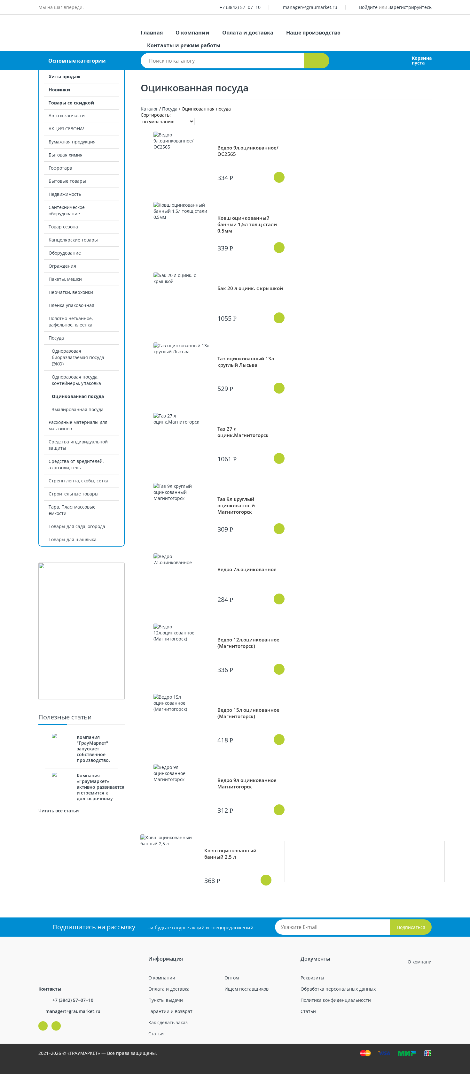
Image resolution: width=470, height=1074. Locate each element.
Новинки (59, 90)
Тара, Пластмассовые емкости (72, 510)
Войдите (368, 7)
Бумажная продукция (72, 142)
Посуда (56, 338)
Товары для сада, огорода (77, 526)
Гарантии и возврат (170, 1011)
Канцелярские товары (73, 240)
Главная (152, 32)
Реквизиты (312, 978)
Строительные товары (73, 494)
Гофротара (60, 168)
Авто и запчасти (67, 115)
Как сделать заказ (168, 1022)
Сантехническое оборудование (67, 210)
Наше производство (313, 32)
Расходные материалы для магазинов (78, 425)
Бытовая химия (65, 155)
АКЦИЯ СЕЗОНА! (66, 129)
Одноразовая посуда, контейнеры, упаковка (76, 380)
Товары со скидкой (71, 103)
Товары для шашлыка (73, 539)
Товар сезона (63, 227)
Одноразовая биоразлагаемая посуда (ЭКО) (78, 357)
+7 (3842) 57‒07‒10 (240, 7)
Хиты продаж (64, 76)
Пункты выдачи (165, 1000)
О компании (192, 32)
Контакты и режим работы (184, 45)
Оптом (231, 978)
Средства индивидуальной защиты (78, 445)
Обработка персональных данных (338, 989)
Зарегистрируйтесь (410, 7)
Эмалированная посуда (78, 409)
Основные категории (77, 60)
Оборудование (65, 253)
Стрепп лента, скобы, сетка (78, 481)
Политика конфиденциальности (336, 1000)
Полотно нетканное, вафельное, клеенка (71, 321)
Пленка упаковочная (71, 305)
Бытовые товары (67, 181)
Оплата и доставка (247, 32)
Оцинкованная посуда (78, 396)
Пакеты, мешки (65, 279)
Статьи (156, 1034)
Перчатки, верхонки (71, 292)
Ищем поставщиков (246, 989)
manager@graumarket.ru (310, 7)
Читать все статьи (58, 811)
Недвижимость (65, 194)
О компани (420, 962)
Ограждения (62, 266)
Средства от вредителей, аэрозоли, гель (76, 464)
